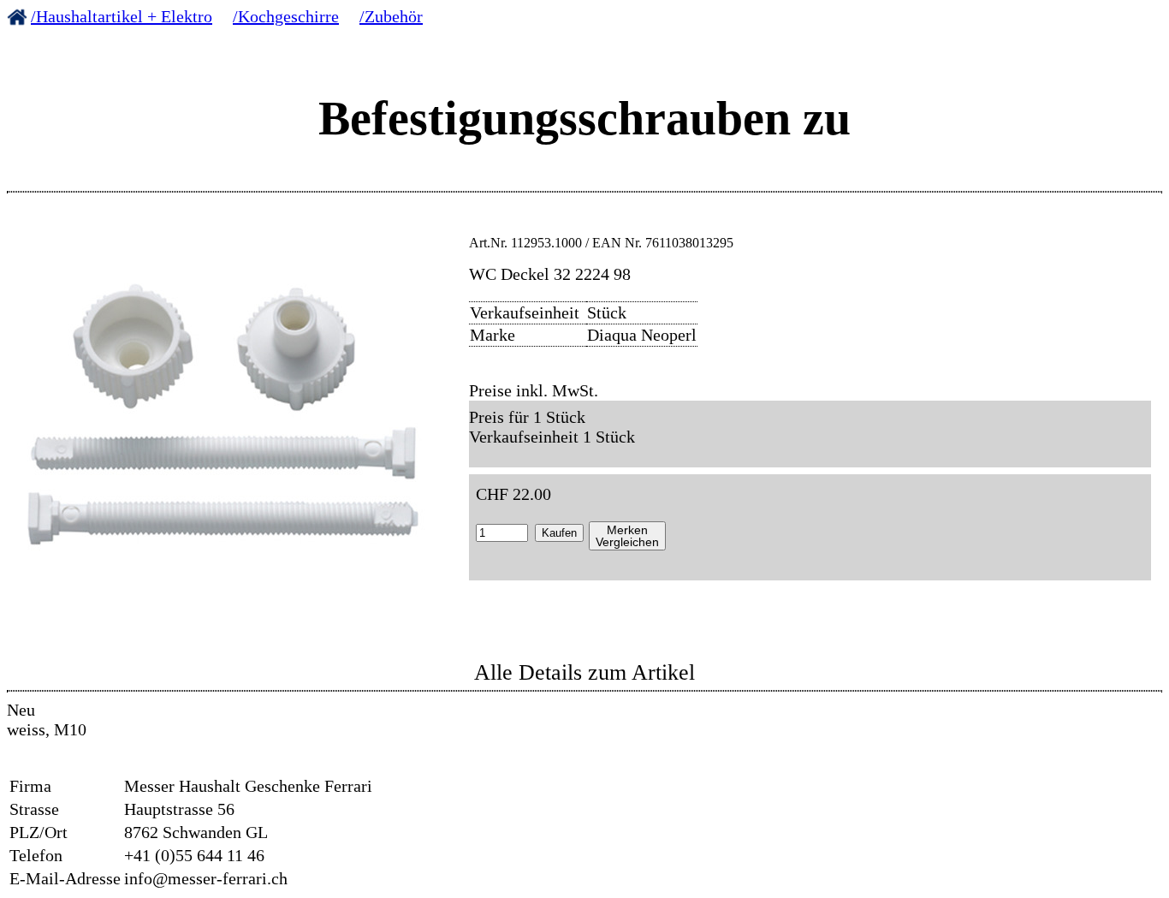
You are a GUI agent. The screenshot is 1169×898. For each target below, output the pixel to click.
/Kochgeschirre (286, 16)
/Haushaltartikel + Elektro (121, 16)
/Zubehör (391, 16)
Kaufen (559, 532)
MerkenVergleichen (627, 536)
